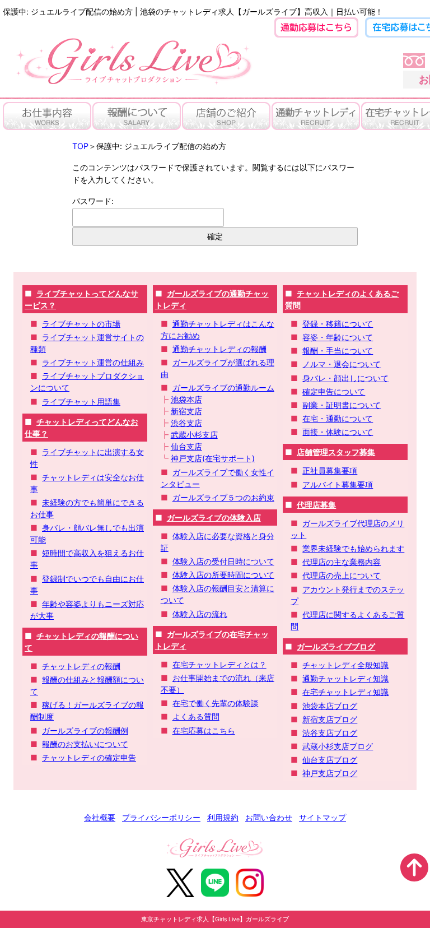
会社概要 (99, 817)
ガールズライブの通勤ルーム (223, 387)
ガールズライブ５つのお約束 (223, 497)
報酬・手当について (337, 350)
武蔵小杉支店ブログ (337, 746)
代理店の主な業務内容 (341, 562)
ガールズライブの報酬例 (85, 730)
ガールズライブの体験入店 (214, 517)
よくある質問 (195, 716)
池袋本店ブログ (329, 706)
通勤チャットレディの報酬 (219, 349)
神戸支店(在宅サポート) (213, 458)
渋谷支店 (186, 423)
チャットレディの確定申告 (89, 757)
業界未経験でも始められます (353, 548)
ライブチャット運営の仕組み (93, 362)
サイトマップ (322, 817)
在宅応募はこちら (203, 730)
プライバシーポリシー (161, 817)
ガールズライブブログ (336, 646)
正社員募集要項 (329, 470)
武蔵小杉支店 (194, 434)
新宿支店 (186, 411)
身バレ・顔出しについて (345, 378)
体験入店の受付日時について (223, 561)
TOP (80, 146)
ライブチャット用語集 (81, 401)
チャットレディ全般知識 (345, 665)
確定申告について (333, 391)
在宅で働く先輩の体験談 (215, 703)
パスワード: (93, 201)
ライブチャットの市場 (81, 323)
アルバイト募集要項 (337, 484)
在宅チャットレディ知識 (345, 692)
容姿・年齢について (337, 337)
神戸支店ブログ (329, 773)
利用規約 (223, 817)
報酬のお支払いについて (85, 744)
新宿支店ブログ (329, 719)
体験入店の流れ (199, 614)
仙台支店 (186, 446)
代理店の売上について (341, 575)
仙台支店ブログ (329, 759)
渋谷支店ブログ (329, 732)
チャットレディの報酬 (81, 666)
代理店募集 (316, 504)
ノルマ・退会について (341, 364)
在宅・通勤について (337, 418)
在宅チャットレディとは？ (219, 664)
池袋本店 (186, 399)
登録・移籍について (337, 323)
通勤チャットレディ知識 (345, 678)
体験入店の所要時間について (223, 574)
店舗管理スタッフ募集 (336, 452)
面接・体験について (337, 432)
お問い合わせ (268, 817)
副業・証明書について (341, 405)
